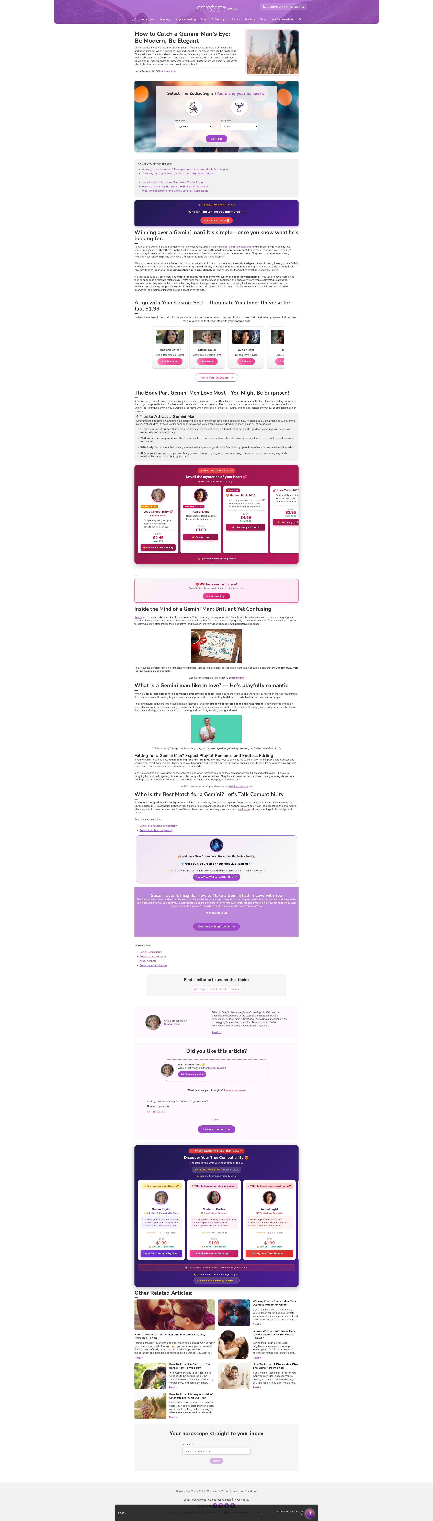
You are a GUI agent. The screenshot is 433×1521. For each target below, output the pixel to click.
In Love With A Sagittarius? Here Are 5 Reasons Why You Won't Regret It (274, 1334)
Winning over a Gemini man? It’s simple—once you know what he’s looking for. (185, 169)
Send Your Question (214, 377)
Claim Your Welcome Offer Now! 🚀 (216, 877)
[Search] (300, 20)
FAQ (227, 1491)
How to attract (218, 989)
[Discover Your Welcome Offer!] (216, 850)
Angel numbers (148, 960)
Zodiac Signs (219, 19)
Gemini (138, 617)
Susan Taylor (170, 71)
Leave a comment (214, 1129)
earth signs (244, 809)
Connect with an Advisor (214, 926)
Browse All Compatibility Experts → (216, 1280)
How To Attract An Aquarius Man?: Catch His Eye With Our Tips (191, 1396)
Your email (189, 1444)
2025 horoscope (238, 786)
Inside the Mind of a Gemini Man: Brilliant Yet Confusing (172, 182)
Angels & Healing (185, 19)
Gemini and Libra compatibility (156, 830)
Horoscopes (148, 19)
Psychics (250, 19)
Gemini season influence (153, 965)
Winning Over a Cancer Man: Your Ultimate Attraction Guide (274, 1303)
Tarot (203, 19)
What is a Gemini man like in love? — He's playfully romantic (175, 186)
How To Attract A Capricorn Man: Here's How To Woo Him (190, 1366)
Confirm (216, 138)
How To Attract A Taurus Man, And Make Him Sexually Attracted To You (169, 1336)
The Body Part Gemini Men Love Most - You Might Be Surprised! (178, 173)
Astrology (165, 19)
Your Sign (180, 120)
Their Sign (226, 120)
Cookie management (219, 1499)
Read (137, 1357)
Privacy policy (241, 1499)
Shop (263, 19)
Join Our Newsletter (282, 19)
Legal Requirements (195, 1499)
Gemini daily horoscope (153, 956)
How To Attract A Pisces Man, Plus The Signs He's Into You (275, 1366)
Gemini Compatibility (151, 951)
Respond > (159, 1112)
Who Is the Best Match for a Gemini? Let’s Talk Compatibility (175, 190)
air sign (257, 805)
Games (236, 19)
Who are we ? (215, 1491)
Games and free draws (244, 1491)
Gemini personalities (240, 246)
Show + (216, 1119)
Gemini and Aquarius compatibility (158, 825)
